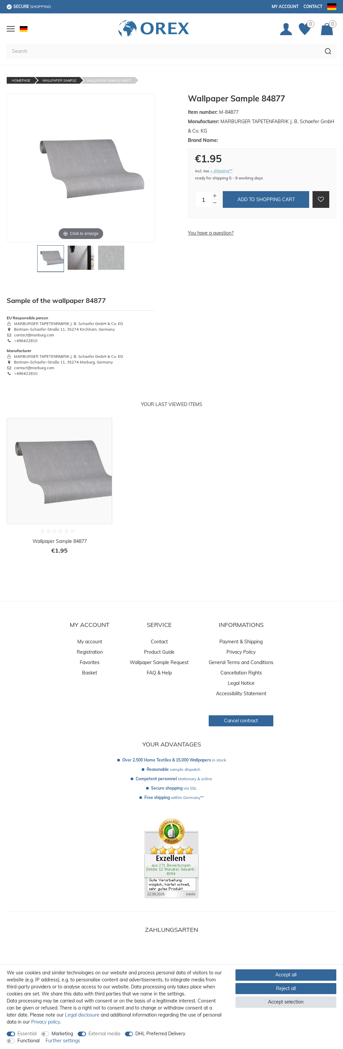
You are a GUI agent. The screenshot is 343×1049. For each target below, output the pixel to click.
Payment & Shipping (241, 642)
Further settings (63, 1041)
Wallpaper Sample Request (159, 662)
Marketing (62, 1034)
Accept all (285, 975)
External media (104, 1034)
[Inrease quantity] (214, 195)
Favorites (89, 662)
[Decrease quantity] (214, 203)
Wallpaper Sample (59, 80)
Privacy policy (45, 1022)
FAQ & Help (159, 673)
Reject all (286, 988)
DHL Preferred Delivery (160, 1034)
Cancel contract (241, 721)
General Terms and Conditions (241, 662)
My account (285, 6)
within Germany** (174, 797)
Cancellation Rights (241, 673)
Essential (27, 1034)
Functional (28, 1041)
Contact (312, 6)
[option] (59, 490)
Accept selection (285, 1002)
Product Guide (159, 652)
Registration (90, 652)
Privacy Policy (241, 652)
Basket (89, 673)
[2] (81, 260)
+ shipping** (221, 170)
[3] (111, 260)
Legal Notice (241, 683)
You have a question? (210, 233)
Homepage (21, 80)
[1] (51, 260)
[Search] (328, 51)
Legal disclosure (82, 1015)
